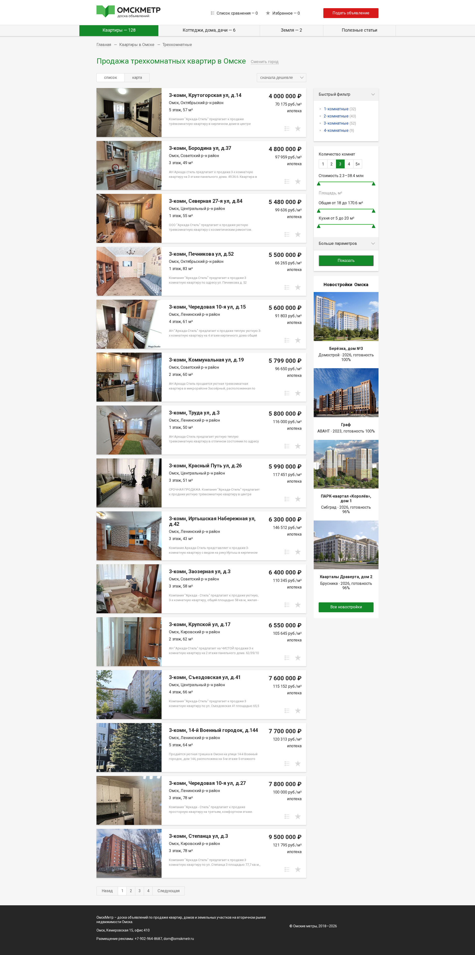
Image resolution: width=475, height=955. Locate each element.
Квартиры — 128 (119, 30)
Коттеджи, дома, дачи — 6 (209, 30)
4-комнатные (339, 130)
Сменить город (265, 61)
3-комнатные (340, 123)
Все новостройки (346, 607)
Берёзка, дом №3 (346, 348)
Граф (346, 424)
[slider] (319, 183)
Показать (346, 260)
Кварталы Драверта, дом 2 (346, 576)
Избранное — (286, 13)
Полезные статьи (359, 30)
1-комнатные (340, 109)
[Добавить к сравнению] (287, 128)
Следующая (169, 890)
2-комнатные (340, 116)
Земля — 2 (291, 30)
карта (137, 77)
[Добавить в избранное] (297, 128)
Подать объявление (350, 13)
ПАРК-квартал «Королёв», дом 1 (346, 498)
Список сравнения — (237, 13)
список (110, 77)
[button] (281, 77)
